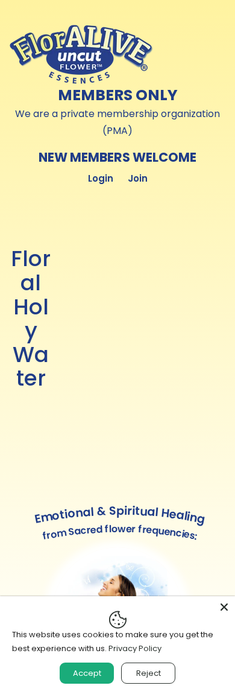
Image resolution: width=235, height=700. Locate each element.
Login (100, 178)
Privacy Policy (134, 648)
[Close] (224, 607)
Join (138, 178)
